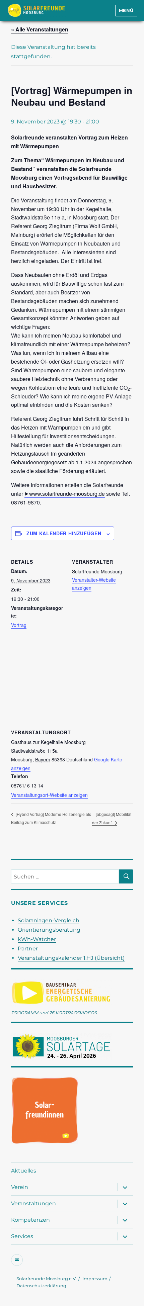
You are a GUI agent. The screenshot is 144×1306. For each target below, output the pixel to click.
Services (22, 1236)
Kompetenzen (30, 1220)
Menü (126, 10)
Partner (28, 948)
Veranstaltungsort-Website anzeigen (49, 794)
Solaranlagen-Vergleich (48, 920)
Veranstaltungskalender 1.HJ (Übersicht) (71, 958)
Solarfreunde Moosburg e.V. (46, 1278)
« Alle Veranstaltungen (39, 29)
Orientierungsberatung (49, 930)
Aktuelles (23, 1171)
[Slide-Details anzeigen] (44, 1110)
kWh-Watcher (37, 939)
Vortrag (18, 625)
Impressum (94, 1278)
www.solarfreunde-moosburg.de (67, 493)
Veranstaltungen (33, 1203)
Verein (19, 1187)
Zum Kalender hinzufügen (63, 533)
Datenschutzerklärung (41, 1285)
